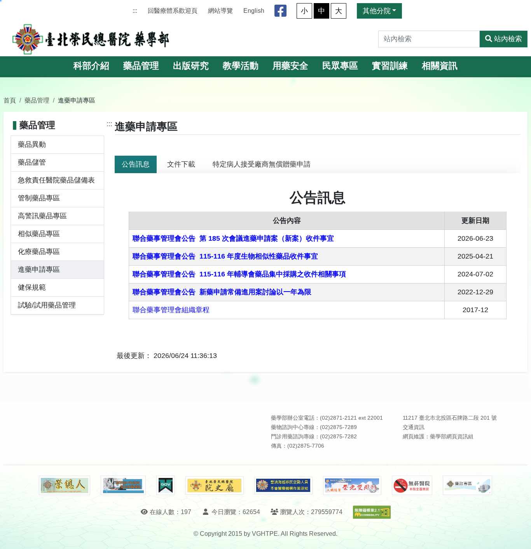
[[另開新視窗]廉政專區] (467, 485)
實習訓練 (390, 66)
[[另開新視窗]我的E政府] (165, 485)
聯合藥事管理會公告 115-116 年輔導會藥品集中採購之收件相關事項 (239, 274)
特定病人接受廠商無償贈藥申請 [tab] (262, 164)
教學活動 (241, 66)
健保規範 (32, 287)
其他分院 (377, 11)
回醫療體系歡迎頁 (172, 10)
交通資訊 (413, 427)
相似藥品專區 (39, 234)
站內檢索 (508, 39)
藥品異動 (32, 144)
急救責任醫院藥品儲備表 (56, 180)
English (253, 10)
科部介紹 (91, 66)
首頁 (9, 100)
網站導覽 (220, 10)
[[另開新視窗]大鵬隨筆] (352, 485)
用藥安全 (290, 66)
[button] (518, 535)
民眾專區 (340, 66)
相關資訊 (440, 66)
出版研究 (191, 66)
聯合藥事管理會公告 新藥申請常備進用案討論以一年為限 (222, 292)
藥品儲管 (32, 162)
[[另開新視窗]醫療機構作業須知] (283, 485)
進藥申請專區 (39, 269)
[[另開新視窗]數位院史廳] (214, 485)
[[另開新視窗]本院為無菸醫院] (412, 485)
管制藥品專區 (39, 198)
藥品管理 (141, 66)
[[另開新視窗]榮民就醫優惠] (123, 485)
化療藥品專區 (39, 251)
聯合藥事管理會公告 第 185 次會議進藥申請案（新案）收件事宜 (233, 238)
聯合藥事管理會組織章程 (171, 310)
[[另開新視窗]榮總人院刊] (64, 485)
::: (135, 10)
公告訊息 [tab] (136, 164)
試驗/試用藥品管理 (47, 305)
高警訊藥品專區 (42, 216)
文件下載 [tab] (181, 164)
